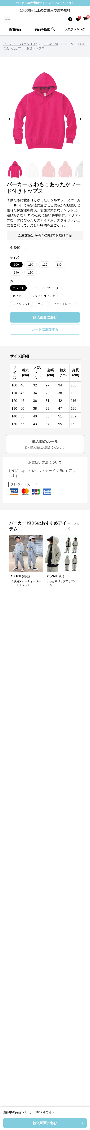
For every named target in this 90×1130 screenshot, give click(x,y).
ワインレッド (21, 304)
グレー (41, 304)
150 (30, 272)
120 (44, 264)
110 (30, 264)
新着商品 (15, 29)
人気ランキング (75, 29)
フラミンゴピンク (43, 296)
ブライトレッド (63, 304)
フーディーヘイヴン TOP (20, 44)
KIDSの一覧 (50, 44)
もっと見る (74, 526)
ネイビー (18, 296)
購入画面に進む (45, 317)
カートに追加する (45, 329)
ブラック (53, 288)
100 (16, 264)
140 (16, 272)
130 (59, 264)
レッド (35, 288)
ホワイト (18, 288)
